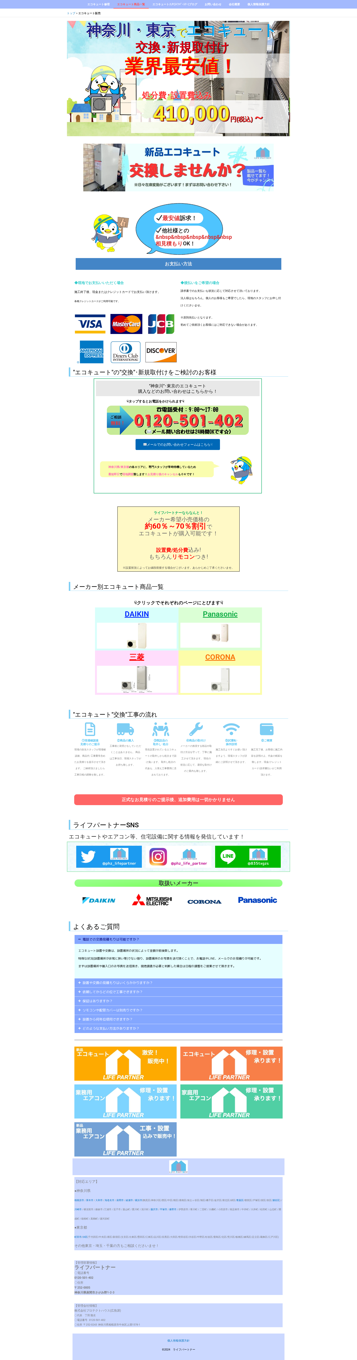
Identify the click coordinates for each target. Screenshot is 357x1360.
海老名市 (109, 1200)
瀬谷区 (276, 1200)
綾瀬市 (129, 1200)
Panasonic (220, 614)
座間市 (120, 1200)
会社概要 (234, 4)
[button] (178, 939)
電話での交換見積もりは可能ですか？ (111, 939)
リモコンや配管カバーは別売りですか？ (113, 1010)
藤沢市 (154, 1209)
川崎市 (78, 1209)
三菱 (136, 657)
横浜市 (138, 1200)
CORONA (220, 657)
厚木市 (89, 1200)
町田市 (78, 1237)
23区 (85, 1237)
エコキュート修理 (98, 4)
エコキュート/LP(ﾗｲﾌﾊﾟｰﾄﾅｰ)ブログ (174, 4)
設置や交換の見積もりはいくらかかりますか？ (118, 982)
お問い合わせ (213, 4)
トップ (71, 13)
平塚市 (163, 1209)
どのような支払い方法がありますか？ (111, 1028)
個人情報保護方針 (258, 4)
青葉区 (240, 1200)
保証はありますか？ (98, 1001)
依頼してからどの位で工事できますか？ (113, 992)
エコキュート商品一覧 (131, 4)
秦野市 (172, 1209)
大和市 (99, 1200)
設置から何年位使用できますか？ (108, 1019)
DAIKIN (137, 614)
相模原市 (79, 1200)
